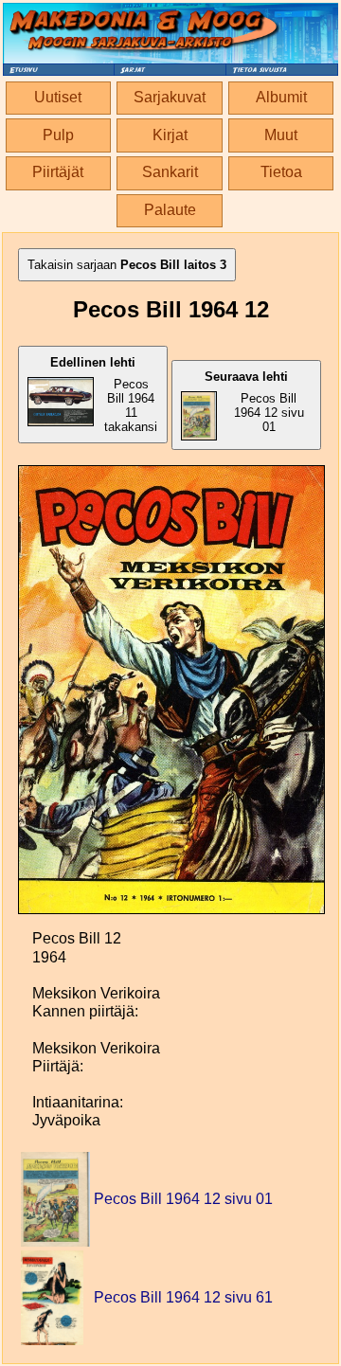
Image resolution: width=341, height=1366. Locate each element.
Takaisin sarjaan (126, 265)
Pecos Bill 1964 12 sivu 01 (254, 401)
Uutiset (57, 97)
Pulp (58, 135)
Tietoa (281, 172)
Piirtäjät (57, 172)
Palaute (170, 210)
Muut (280, 135)
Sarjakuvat (170, 97)
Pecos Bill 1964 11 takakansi (103, 394)
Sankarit (170, 172)
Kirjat (170, 135)
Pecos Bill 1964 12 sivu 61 (183, 1297)
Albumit (281, 97)
